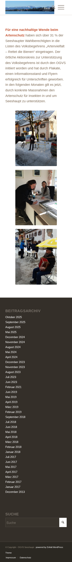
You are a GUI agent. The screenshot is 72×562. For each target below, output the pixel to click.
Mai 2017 (10, 466)
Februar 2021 (13, 387)
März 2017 (11, 476)
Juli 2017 (10, 456)
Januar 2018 (12, 451)
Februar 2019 (13, 412)
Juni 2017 (11, 461)
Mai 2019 (10, 397)
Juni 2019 (11, 392)
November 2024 (15, 342)
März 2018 (11, 441)
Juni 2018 (11, 426)
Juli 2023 (10, 377)
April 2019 (11, 402)
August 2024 (12, 347)
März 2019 (11, 407)
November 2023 (15, 367)
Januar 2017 (12, 486)
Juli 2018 (10, 421)
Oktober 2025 (13, 317)
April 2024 (11, 357)
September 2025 (15, 322)
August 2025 (12, 327)
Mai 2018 (10, 431)
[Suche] (52, 7)
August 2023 (12, 372)
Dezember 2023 (15, 362)
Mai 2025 (10, 332)
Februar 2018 (13, 446)
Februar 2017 (13, 481)
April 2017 (11, 471)
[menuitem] (52, 7)
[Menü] (61, 7)
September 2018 (15, 416)
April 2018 (11, 436)
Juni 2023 (11, 382)
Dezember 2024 (15, 337)
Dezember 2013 (15, 491)
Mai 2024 (10, 352)
